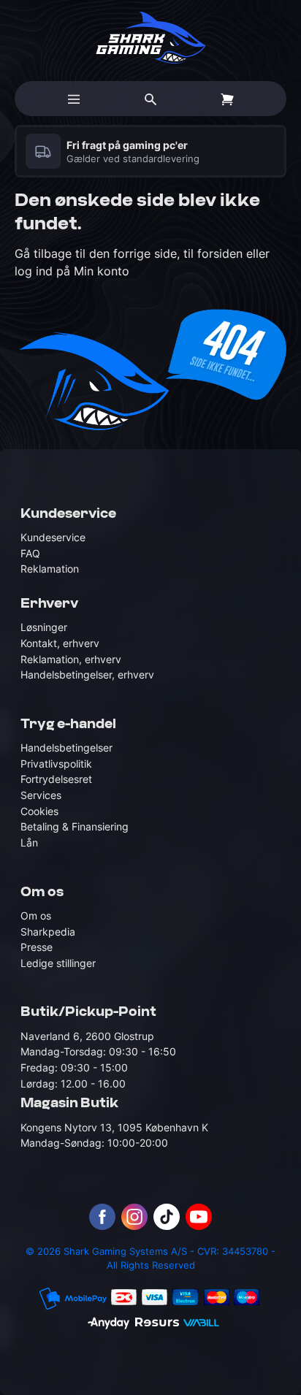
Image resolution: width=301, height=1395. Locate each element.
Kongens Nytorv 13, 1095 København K (114, 1127)
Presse (36, 947)
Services (40, 795)
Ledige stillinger (58, 963)
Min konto (101, 271)
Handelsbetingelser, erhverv (87, 674)
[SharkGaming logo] (151, 38)
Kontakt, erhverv (59, 643)
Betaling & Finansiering (74, 826)
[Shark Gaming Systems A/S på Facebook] (102, 1217)
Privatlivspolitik (56, 763)
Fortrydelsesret (56, 779)
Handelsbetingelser (66, 747)
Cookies (39, 811)
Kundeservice (52, 537)
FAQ (30, 553)
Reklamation (49, 568)
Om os (35, 915)
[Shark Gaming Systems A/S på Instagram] (134, 1217)
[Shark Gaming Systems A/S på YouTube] (199, 1217)
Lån (29, 842)
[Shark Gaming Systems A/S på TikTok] (166, 1217)
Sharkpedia (47, 931)
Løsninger (43, 627)
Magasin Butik (69, 1103)
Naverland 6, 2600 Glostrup (87, 1036)
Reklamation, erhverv (70, 659)
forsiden (220, 253)
